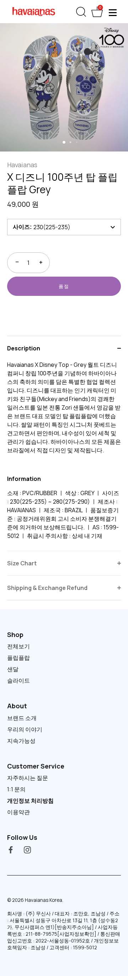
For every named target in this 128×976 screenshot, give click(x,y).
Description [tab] (23, 348)
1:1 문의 (16, 789)
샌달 (12, 669)
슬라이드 (18, 680)
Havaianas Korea (43, 900)
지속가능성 (21, 741)
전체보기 (18, 646)
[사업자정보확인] (76, 934)
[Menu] (113, 12)
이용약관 (18, 812)
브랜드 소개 (22, 718)
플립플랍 (18, 658)
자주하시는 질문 (27, 778)
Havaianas (22, 164)
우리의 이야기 (24, 729)
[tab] (64, 455)
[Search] (81, 13)
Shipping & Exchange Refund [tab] (47, 588)
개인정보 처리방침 (30, 801)
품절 (64, 286)
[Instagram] (27, 849)
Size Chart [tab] (22, 563)
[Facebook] (10, 849)
